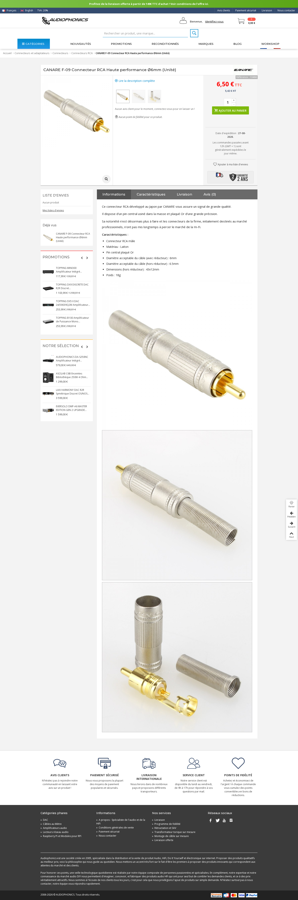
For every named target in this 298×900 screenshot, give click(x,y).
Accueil (7, 53)
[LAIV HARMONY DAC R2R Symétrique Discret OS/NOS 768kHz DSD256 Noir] (48, 394)
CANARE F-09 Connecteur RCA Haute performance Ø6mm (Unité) (73, 237)
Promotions (121, 43)
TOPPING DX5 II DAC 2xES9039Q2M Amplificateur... (73, 303)
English (29, 10)
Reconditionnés (165, 43)
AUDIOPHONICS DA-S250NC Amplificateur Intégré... (72, 358)
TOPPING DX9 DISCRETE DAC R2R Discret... (72, 286)
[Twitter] (217, 820)
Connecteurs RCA (82, 53)
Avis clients (223, 10)
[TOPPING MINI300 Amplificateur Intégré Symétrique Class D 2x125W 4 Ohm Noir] (48, 272)
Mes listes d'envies (53, 210)
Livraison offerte (162, 840)
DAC (44, 820)
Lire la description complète (136, 81)
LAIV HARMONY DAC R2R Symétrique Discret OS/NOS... (72, 391)
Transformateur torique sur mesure (173, 832)
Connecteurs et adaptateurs (32, 53)
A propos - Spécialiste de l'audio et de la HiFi (120, 821)
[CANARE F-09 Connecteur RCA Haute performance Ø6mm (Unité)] (123, 96)
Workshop (270, 43)
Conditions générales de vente (115, 827)
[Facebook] (210, 820)
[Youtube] (224, 820)
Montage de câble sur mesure (170, 836)
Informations (113, 194)
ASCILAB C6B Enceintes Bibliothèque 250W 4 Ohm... (72, 375)
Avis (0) (210, 194)
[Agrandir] (106, 179)
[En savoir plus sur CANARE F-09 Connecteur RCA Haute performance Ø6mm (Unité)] (48, 237)
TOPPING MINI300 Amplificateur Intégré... (69, 269)
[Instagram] (231, 820)
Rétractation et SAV (164, 828)
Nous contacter (286, 10)
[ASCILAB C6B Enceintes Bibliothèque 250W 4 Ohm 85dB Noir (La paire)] (48, 377)
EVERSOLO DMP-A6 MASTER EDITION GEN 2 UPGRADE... (71, 408)
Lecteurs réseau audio (55, 832)
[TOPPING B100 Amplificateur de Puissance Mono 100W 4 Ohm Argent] (48, 321)
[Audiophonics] (65, 20)
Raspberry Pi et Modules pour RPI (61, 836)
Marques (205, 43)
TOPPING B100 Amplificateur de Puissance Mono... (72, 319)
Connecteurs (60, 53)
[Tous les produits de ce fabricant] (243, 70)
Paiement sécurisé (245, 10)
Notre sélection (61, 346)
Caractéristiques (151, 194)
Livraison (267, 10)
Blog (237, 43)
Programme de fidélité (166, 824)
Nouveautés (80, 43)
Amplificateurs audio (54, 828)
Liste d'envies (56, 195)
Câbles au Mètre (51, 824)
